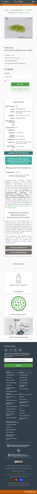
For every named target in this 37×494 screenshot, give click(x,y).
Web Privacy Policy (10, 432)
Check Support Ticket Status (23, 419)
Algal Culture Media (10, 380)
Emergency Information (11, 424)
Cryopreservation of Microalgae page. (18, 206)
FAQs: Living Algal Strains (21, 89)
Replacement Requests (24, 405)
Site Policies (8, 427)
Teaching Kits (9, 385)
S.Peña (16, 485)
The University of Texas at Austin (11, 439)
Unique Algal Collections (11, 408)
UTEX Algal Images (23, 377)
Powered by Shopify (24, 485)
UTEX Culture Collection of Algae (20, 483)
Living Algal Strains (10, 375)
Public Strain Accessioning (11, 406)
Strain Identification (23, 382)
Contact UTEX (22, 413)
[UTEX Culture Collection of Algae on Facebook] (11, 350)
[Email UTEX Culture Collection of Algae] (20, 350)
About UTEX (21, 396)
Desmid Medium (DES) (23, 115)
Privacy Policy (13, 476)
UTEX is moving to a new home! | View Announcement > (18, 4)
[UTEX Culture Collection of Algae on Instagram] (16, 350)
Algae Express (9, 377)
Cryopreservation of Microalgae (10, 403)
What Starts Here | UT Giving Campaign (11, 435)
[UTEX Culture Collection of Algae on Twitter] (6, 350)
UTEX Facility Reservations (11, 400)
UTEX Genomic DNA (23, 380)
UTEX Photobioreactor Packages (10, 388)
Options (7, 73)
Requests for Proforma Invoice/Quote (24, 402)
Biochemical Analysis (23, 388)
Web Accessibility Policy (11, 429)
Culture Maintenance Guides (10, 397)
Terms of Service (22, 476)
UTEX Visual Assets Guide (11, 417)
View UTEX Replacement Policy (19, 247)
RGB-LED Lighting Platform (11, 391)
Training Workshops (23, 375)
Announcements (22, 399)
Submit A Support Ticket (24, 415)
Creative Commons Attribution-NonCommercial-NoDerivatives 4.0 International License (18, 468)
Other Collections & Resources (10, 415)
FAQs (20, 407)
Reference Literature (10, 411)
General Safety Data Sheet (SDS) (19, 153)
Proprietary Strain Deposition (23, 386)
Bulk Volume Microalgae (11, 382)
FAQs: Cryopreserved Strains (19, 252)
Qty (5, 81)
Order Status (22, 410)
